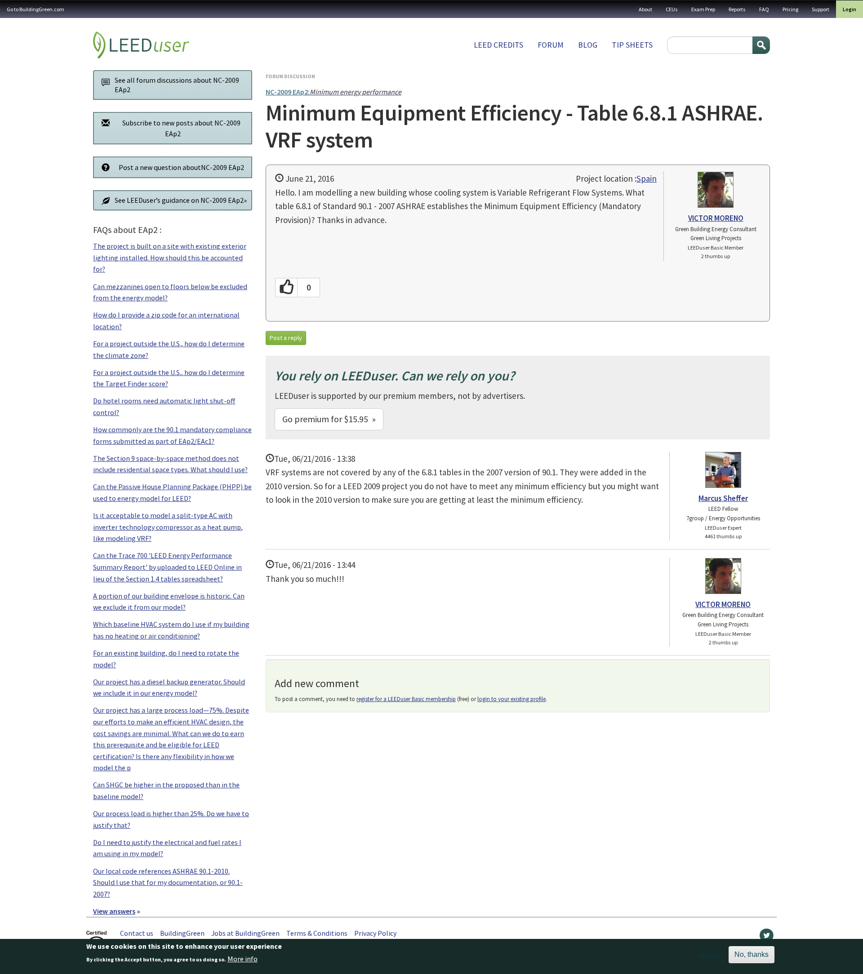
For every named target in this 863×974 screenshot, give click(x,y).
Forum (551, 45)
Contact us (136, 933)
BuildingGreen (182, 933)
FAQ (764, 9)
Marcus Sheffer (723, 498)
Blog (587, 45)
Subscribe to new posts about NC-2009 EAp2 (181, 128)
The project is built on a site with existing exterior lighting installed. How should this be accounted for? (169, 257)
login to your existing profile (511, 699)
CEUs (672, 9)
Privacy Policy (375, 933)
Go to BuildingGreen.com (35, 9)
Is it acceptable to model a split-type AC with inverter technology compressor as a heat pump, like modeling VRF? (168, 527)
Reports (737, 9)
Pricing (790, 9)
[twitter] (766, 937)
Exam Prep (703, 9)
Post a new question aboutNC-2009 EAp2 (181, 167)
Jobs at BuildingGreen (245, 933)
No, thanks (751, 954)
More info (242, 959)
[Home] (141, 44)
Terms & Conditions (316, 933)
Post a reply (286, 338)
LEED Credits (498, 45)
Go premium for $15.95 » (329, 418)
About (645, 9)
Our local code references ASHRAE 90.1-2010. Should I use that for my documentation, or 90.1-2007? (168, 882)
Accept (710, 954)
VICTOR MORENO (715, 218)
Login (849, 9)
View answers (114, 911)
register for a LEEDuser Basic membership (406, 699)
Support (820, 9)
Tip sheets (632, 45)
